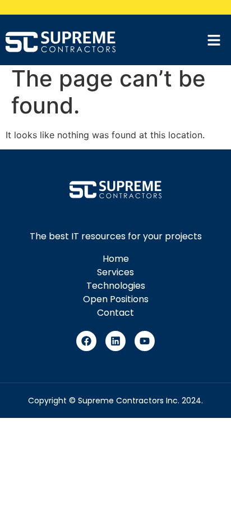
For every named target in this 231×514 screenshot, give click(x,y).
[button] (217, 41)
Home (116, 258)
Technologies (115, 285)
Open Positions (116, 299)
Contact (115, 312)
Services (115, 272)
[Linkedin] (115, 341)
